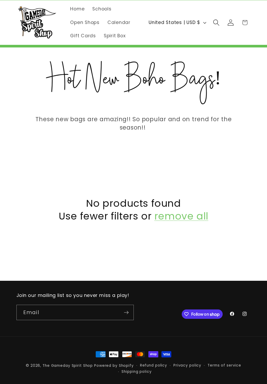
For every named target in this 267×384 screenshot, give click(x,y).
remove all (181, 216)
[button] (216, 22)
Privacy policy (187, 365)
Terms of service (224, 365)
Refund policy (153, 365)
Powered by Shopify (114, 365)
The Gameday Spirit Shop (68, 365)
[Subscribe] (126, 312)
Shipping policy (136, 371)
